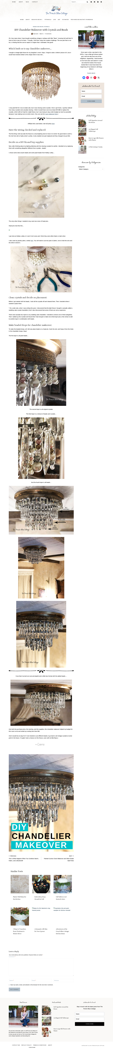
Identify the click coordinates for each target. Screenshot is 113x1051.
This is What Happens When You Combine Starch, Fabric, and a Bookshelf (24, 858)
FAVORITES (65, 19)
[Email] (91, 2)
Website (56, 980)
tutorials (48, 19)
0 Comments (48, 33)
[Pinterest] (101, 2)
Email (34, 980)
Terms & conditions (39, 1045)
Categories (81, 167)
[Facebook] (94, 2)
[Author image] (32, 34)
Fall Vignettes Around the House (95, 121)
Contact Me (16, 1045)
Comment (12, 956)
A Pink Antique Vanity (95, 147)
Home (14, 2)
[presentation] (20, 884)
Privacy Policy (26, 1045)
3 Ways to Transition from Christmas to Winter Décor (19, 931)
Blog (27, 2)
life (54, 19)
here (53, 123)
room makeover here (51, 114)
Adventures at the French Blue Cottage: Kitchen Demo (62, 931)
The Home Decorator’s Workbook (82, 19)
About (21, 2)
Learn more (91, 73)
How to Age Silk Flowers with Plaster (96, 139)
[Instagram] (98, 2)
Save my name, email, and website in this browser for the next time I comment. (31, 984)
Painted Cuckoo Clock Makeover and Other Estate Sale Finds (59, 858)
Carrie (36, 33)
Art (59, 19)
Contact (35, 2)
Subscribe (91, 101)
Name (11, 980)
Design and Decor (38, 26)
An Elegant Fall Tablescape (93, 130)
